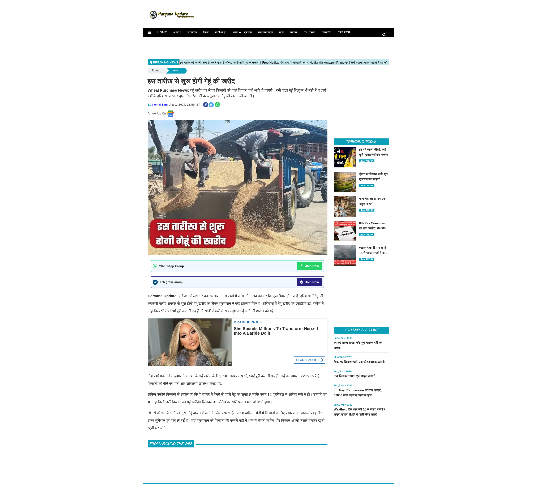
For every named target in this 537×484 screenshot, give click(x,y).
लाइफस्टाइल (265, 32)
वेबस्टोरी (326, 32)
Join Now (311, 266)
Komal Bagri (160, 104)
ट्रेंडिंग (248, 32)
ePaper (344, 32)
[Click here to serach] (385, 34)
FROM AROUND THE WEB (171, 444)
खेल (281, 32)
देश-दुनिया (309, 32)
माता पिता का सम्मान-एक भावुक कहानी (354, 376)
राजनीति (192, 32)
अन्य (235, 32)
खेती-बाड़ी (220, 32)
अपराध (177, 32)
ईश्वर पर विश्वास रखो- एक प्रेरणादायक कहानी (359, 362)
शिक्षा (206, 32)
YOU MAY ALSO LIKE (361, 330)
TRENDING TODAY (361, 142)
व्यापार (293, 32)
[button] (149, 32)
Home (162, 32)
